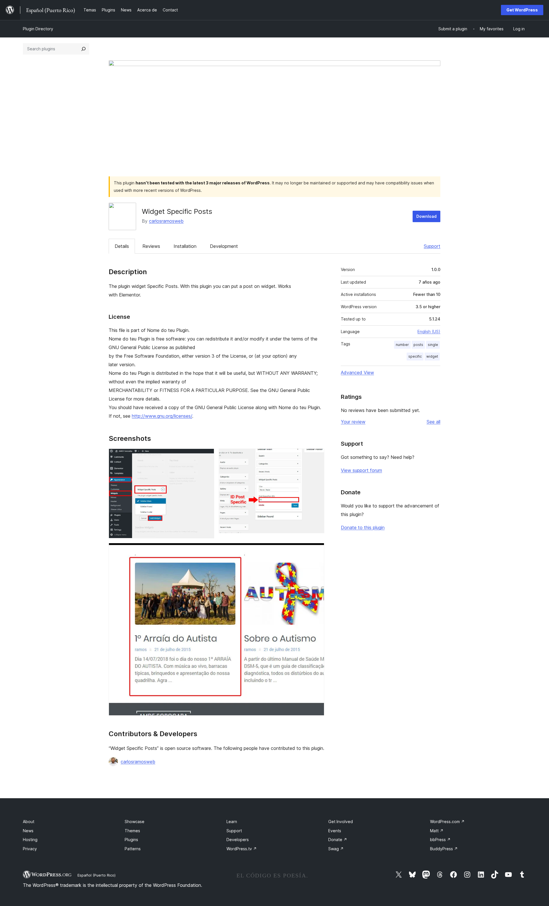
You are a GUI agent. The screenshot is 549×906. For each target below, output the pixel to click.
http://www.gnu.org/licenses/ (162, 416)
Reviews (151, 246)
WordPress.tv (241, 848)
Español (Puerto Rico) (96, 875)
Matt (436, 830)
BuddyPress (444, 848)
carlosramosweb (166, 221)
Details (122, 246)
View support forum (361, 470)
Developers (237, 839)
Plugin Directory (38, 28)
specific (415, 356)
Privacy (30, 848)
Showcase (134, 821)
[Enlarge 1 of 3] (206, 456)
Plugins (131, 839)
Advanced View (357, 372)
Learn (231, 821)
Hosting (30, 839)
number (402, 345)
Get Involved (340, 821)
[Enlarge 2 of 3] (316, 456)
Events (334, 830)
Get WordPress (522, 9)
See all (433, 422)
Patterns (133, 848)
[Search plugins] (83, 49)
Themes (132, 830)
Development (224, 246)
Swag (336, 848)
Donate (337, 839)
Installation (185, 246)
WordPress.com (447, 821)
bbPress (440, 839)
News (28, 830)
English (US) (428, 331)
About (28, 821)
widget (432, 356)
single (433, 345)
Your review (353, 422)
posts (418, 345)
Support (432, 246)
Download (426, 216)
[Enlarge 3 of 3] (316, 550)
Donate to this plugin (363, 527)
